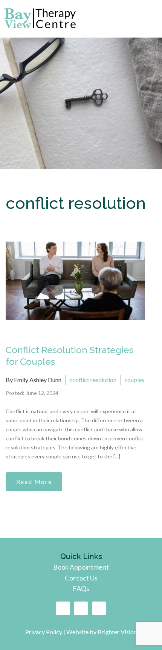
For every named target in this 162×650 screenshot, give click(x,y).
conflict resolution (92, 379)
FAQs (81, 588)
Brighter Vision (117, 631)
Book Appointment (81, 567)
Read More (34, 481)
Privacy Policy (44, 631)
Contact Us (81, 578)
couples (134, 379)
